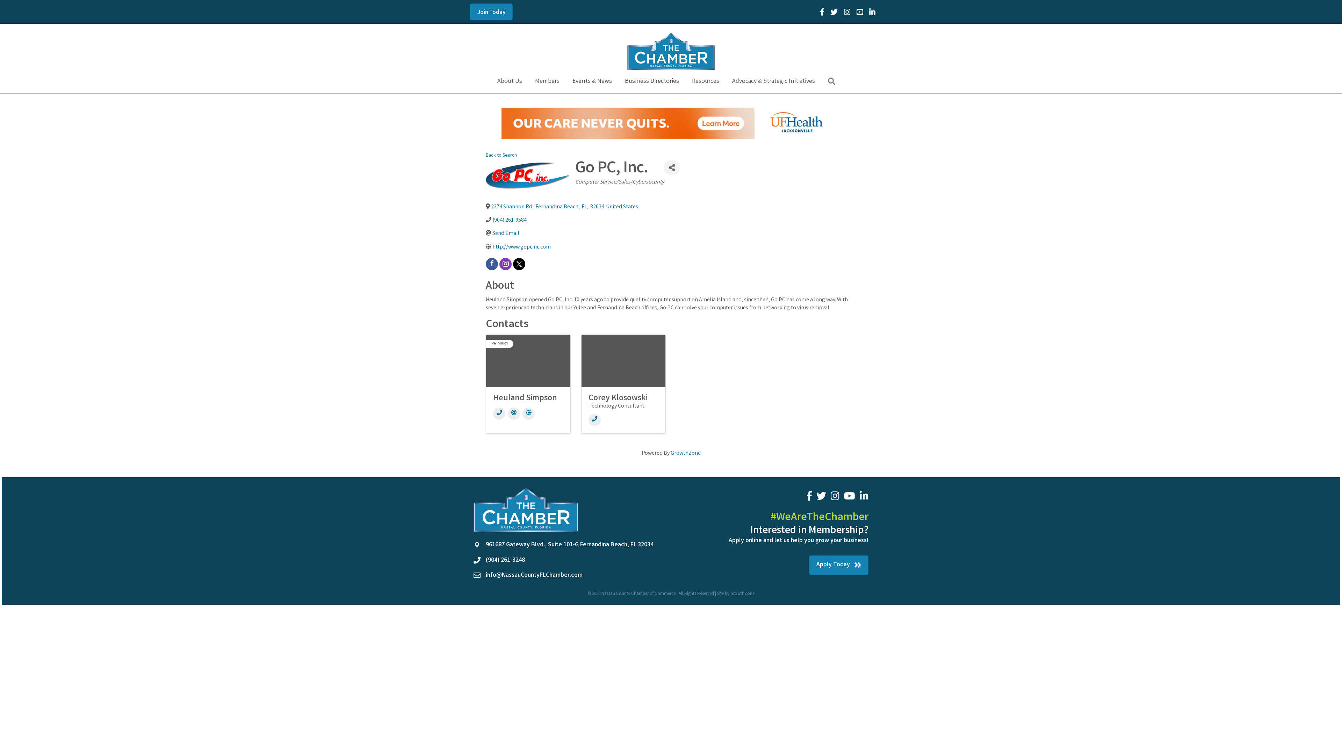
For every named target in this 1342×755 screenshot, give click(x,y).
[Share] (672, 167)
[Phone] (499, 414)
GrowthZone (686, 454)
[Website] (528, 414)
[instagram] (505, 264)
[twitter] (519, 264)
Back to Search (501, 155)
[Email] (514, 414)
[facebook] (492, 264)
